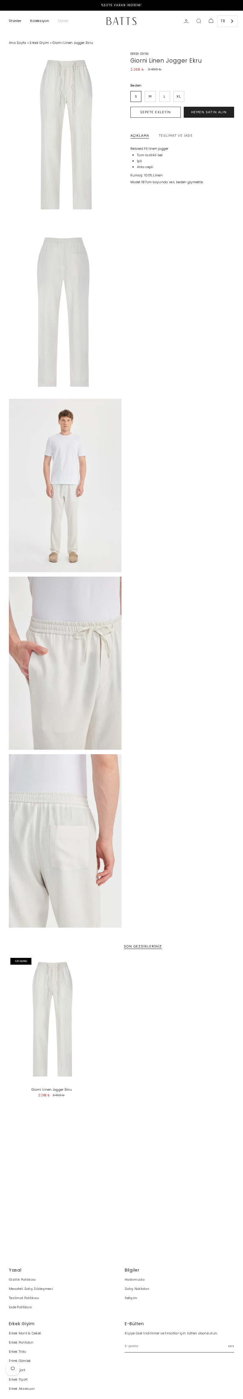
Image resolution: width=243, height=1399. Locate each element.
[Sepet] (211, 21)
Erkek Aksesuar (22, 1388)
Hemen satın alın (209, 112)
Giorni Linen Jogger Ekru (72, 42)
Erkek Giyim (39, 42)
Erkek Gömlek (20, 1360)
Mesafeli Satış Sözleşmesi (31, 1288)
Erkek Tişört (18, 1379)
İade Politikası (20, 1307)
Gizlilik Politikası (22, 1279)
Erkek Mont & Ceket (25, 1333)
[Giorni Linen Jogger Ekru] (52, 1020)
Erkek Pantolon (21, 1342)
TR (222, 21)
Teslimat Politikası (24, 1298)
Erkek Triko (17, 1351)
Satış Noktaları (137, 1288)
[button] (15, 21)
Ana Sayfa (18, 42)
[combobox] (227, 21)
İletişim (131, 1298)
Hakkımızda (135, 1279)
